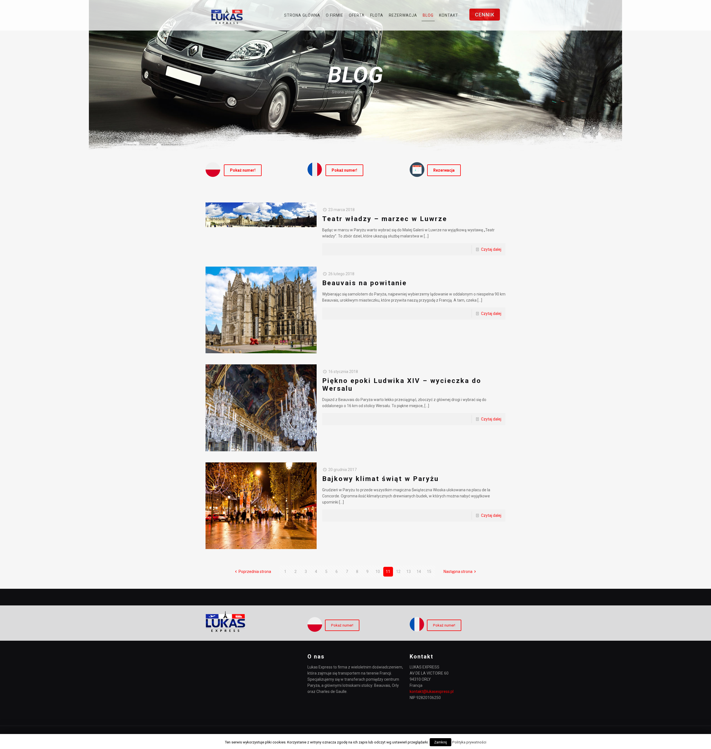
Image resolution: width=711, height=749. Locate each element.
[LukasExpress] (227, 15)
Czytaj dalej (491, 249)
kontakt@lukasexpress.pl (432, 691)
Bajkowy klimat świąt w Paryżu (380, 479)
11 (388, 571)
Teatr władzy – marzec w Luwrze (384, 219)
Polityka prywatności (469, 742)
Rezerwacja (444, 170)
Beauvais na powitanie (364, 283)
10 (377, 571)
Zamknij (440, 742)
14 (419, 571)
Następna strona (458, 571)
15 (429, 571)
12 (398, 571)
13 (408, 571)
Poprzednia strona (255, 571)
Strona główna (345, 92)
